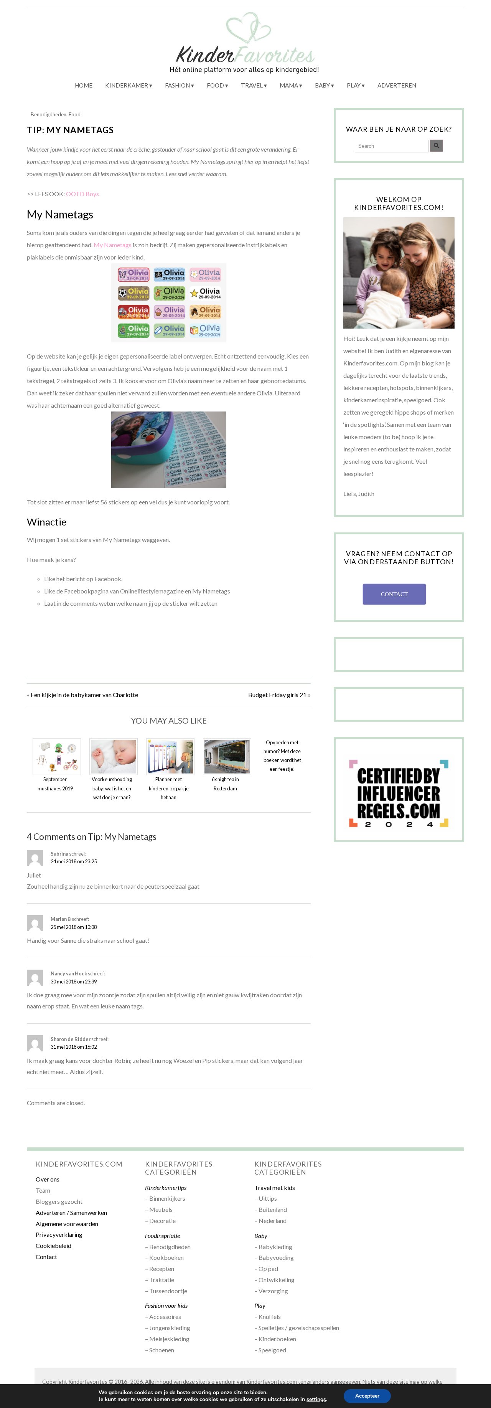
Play (354, 85)
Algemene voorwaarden (67, 1223)
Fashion (177, 85)
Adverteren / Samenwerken (71, 1212)
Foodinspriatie (162, 1235)
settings (316, 1399)
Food (215, 85)
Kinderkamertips (165, 1187)
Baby (322, 85)
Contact (46, 1256)
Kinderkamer (126, 85)
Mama (289, 85)
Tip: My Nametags (70, 130)
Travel (252, 85)
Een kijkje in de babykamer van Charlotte (84, 694)
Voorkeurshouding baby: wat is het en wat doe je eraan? (112, 788)
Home (83, 85)
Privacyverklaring (59, 1234)
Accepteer (367, 1396)
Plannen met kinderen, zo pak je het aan (169, 788)
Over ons (47, 1179)
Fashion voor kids (166, 1305)
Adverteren (396, 85)
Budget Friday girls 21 (277, 694)
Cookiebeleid (53, 1245)
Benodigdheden (48, 114)
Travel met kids (274, 1187)
